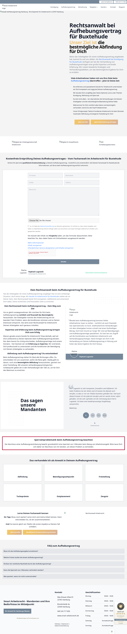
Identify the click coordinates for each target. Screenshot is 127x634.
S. (86, 415)
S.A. (98, 415)
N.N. (104, 415)
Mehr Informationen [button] (36, 243)
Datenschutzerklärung (47, 226)
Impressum (65, 624)
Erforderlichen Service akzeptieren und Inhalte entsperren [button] (50, 248)
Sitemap (57, 624)
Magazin (122, 7)
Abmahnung (82, 7)
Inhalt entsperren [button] (35, 245)
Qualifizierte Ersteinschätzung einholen (41, 532)
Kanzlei (103, 7)
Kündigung (54, 7)
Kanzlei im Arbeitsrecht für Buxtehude (44, 296)
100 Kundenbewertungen (121, 619)
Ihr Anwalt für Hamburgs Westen (17, 611)
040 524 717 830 (63, 611)
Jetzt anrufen (83, 122)
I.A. (92, 415)
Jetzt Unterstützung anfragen (105, 122)
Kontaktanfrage (107, 621)
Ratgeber (93, 7)
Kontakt (113, 7)
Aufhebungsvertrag (68, 7)
